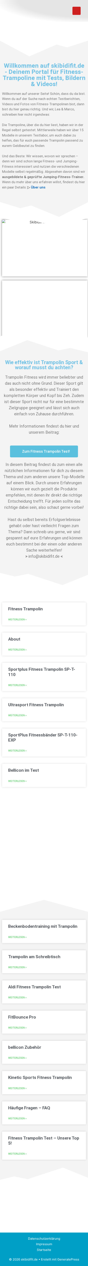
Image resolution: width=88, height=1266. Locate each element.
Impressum (44, 1244)
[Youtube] (76, 11)
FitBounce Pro (22, 1017)
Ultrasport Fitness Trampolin (36, 704)
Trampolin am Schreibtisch (34, 956)
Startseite (44, 1250)
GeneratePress (68, 1259)
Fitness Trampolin (25, 608)
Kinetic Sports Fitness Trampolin (40, 1077)
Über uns (38, 187)
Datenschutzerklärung (44, 1239)
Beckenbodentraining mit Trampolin (42, 926)
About (14, 639)
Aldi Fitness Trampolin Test (34, 986)
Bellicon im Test (23, 770)
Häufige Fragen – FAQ (29, 1107)
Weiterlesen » (17, 619)
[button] (63, 11)
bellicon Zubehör (24, 1047)
